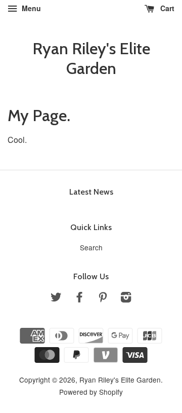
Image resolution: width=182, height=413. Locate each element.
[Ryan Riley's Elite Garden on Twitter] (56, 298)
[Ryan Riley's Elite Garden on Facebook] (79, 298)
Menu (30, 8)
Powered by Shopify (91, 392)
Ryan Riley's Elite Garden (91, 58)
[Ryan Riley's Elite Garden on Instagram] (125, 298)
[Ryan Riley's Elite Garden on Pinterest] (102, 298)
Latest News (91, 192)
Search (91, 247)
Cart (166, 8)
